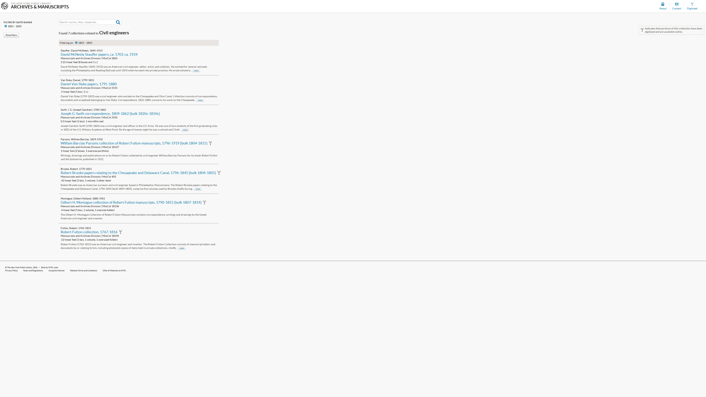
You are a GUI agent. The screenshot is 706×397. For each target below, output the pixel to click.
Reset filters (11, 35)
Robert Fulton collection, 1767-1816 (89, 232)
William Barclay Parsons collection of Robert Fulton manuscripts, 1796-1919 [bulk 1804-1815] (134, 143)
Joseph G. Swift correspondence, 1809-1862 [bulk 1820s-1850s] (110, 114)
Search (118, 22)
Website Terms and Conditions (83, 270)
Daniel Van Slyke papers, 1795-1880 (89, 84)
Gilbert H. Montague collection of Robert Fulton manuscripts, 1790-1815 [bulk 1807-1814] (131, 202)
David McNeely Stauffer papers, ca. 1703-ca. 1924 (99, 54)
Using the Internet (57, 270)
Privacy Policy (11, 270)
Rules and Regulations (33, 270)
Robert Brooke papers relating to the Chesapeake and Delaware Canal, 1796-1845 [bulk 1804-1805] (138, 173)
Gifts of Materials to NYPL (114, 270)
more (196, 70)
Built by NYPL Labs (49, 267)
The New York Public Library (19, 267)
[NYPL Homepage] (4, 6)
